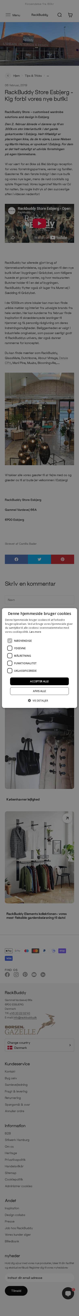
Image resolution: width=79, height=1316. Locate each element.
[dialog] (39, 658)
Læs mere (35, 632)
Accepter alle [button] (39, 681)
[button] (39, 700)
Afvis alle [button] (39, 691)
